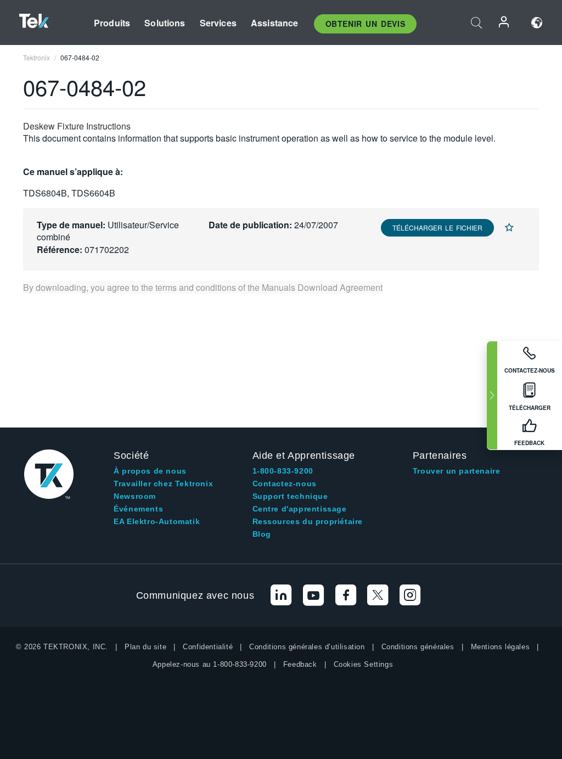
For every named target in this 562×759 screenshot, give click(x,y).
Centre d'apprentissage (299, 508)
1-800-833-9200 (282, 470)
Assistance (275, 22)
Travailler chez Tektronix (163, 483)
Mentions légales (500, 647)
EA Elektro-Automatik (157, 521)
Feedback (300, 664)
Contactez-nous (284, 483)
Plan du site (145, 647)
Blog (261, 534)
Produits (112, 22)
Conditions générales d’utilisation (306, 647)
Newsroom (135, 496)
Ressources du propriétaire (307, 521)
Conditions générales (417, 647)
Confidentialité (208, 647)
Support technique (290, 496)
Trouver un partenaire (457, 470)
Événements (138, 508)
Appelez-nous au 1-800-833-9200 (210, 664)
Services (218, 22)
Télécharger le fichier (437, 227)
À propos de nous (150, 470)
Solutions (164, 22)
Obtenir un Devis (365, 23)
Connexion (504, 23)
